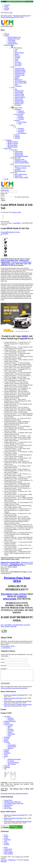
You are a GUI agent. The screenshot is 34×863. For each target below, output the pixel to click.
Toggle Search (5, 190)
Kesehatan (21, 119)
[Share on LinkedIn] (5, 256)
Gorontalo (17, 57)
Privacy (6, 838)
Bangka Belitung (19, 52)
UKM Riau (4, 860)
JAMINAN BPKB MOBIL (15, 597)
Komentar (4, 669)
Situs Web (3, 665)
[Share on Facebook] (5, 240)
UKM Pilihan (11, 40)
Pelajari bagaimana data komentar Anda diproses (14, 688)
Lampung (17, 76)
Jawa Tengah (18, 63)
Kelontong (7, 767)
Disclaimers (7, 806)
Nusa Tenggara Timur (21, 83)
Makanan (17, 120)
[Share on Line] (5, 249)
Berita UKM (7, 148)
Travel (9, 735)
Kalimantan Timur (20, 75)
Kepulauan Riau (19, 90)
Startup (6, 756)
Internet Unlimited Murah (22, 162)
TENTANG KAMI (6, 15)
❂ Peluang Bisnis (12, 145)
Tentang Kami (8, 800)
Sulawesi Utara (19, 98)
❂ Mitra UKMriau (13, 141)
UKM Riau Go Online (21, 161)
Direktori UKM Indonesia (8, 17)
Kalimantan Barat (19, 68)
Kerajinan (17, 138)
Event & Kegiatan (13, 43)
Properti (17, 135)
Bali (16, 51)
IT (15, 127)
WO (5, 769)
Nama (2, 659)
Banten (17, 54)
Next (9, 647)
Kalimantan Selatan (20, 70)
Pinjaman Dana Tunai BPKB (17, 579)
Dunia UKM (18, 176)
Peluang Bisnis (19, 151)
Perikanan (21, 111)
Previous (4, 647)
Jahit (9, 727)
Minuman (10, 748)
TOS (5, 841)
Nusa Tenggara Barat (20, 81)
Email (2, 662)
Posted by (16, 212)
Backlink (6, 844)
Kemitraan (9, 140)
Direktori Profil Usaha (14, 38)
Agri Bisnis (18, 109)
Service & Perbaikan (13, 762)
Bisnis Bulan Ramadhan (21, 156)
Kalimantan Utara (19, 73)
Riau (16, 89)
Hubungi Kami (8, 805)
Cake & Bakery (22, 122)
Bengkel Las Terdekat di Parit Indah (14, 695)
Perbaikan (21, 131)
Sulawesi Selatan (19, 94)
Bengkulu (17, 56)
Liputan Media (12, 42)
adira (2, 625)
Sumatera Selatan (19, 102)
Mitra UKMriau (8, 853)
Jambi (16, 60)
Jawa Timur (18, 65)
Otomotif (17, 136)
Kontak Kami (8, 850)
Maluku (17, 78)
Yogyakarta (18, 105)
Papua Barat (18, 86)
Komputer (21, 128)
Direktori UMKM (9, 45)
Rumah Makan (12, 746)
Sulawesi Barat (19, 92)
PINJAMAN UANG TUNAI (13, 594)
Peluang (6, 35)
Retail (19, 123)
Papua (16, 84)
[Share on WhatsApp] (5, 246)
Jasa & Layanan (19, 114)
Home (7, 34)
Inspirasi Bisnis (19, 154)
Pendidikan (7, 753)
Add (11, 12)
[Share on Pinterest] (5, 252)
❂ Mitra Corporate (13, 143)
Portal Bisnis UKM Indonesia (21, 15)
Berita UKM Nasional (21, 174)
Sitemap (6, 843)
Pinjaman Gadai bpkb (10, 626)
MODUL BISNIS (21, 168)
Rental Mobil (11, 734)
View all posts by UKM (8, 646)
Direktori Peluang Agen (14, 37)
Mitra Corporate (8, 852)
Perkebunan (21, 112)
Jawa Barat (18, 62)
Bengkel (20, 115)
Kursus (6, 740)
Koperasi (6, 738)
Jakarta (16, 59)
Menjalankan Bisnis (20, 171)
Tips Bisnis (18, 169)
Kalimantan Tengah (20, 71)
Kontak (6, 179)
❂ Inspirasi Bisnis (13, 146)
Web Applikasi (22, 133)
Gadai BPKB (16, 223)
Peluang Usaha (19, 153)
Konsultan (21, 117)
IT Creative (21, 130)
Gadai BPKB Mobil (17, 625)
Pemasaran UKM (19, 159)
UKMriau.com (19, 856)
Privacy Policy (8, 808)
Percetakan (11, 730)
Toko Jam (7, 765)
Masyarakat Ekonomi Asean (22, 166)
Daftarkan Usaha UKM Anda (12, 802)
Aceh (16, 49)
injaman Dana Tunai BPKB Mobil (21, 262)
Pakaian (6, 751)
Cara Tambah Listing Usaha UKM (13, 803)
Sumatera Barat (19, 100)
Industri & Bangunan (10, 721)
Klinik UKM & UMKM (21, 177)
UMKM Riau (12, 860)
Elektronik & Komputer (14, 759)
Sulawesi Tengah (19, 95)
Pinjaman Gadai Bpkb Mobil (9, 260)
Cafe (9, 743)
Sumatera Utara (19, 103)
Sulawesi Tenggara (20, 97)
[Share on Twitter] (5, 243)
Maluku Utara (18, 79)
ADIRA (24, 336)
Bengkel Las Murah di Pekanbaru (13, 698)
